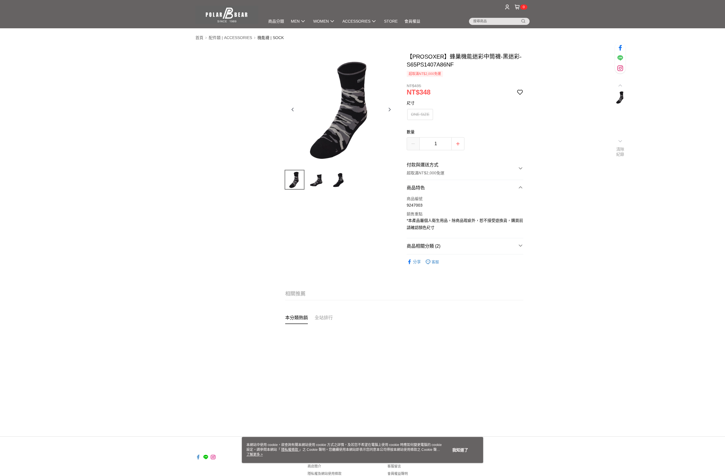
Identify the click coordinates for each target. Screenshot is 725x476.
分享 (417, 262)
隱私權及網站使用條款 (325, 474)
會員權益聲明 (397, 474)
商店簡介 (314, 466)
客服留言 (394, 466)
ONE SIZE (420, 114)
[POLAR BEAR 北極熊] (226, 15)
